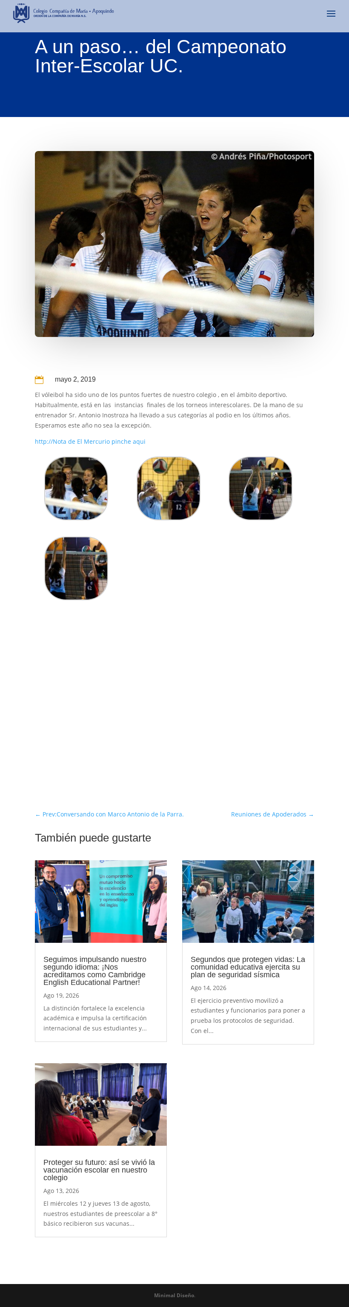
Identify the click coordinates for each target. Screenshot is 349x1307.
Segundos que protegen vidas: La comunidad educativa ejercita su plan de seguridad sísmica (248, 967)
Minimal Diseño (174, 1295)
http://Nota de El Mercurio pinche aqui (90, 441)
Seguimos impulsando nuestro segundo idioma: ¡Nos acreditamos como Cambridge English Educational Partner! (94, 971)
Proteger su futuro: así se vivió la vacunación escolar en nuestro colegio (99, 1170)
